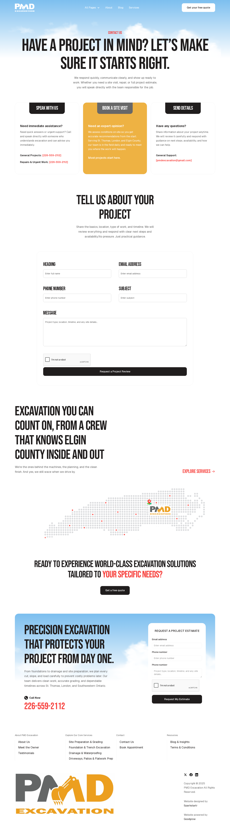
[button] (92, 7)
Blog (120, 7)
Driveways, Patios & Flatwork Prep (91, 758)
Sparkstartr (190, 805)
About (108, 7)
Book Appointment (131, 747)
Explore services (196, 471)
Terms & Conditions (182, 747)
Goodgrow (190, 819)
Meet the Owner (28, 747)
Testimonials (26, 753)
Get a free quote (115, 590)
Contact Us (127, 742)
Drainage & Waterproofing (85, 753)
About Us (24, 742)
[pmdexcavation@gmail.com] (174, 160)
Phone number (159, 652)
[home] (27, 8)
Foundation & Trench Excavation (89, 747)
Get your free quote (198, 7)
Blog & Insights (179, 742)
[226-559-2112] (51, 155)
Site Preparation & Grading (86, 742)
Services (134, 7)
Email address (159, 639)
